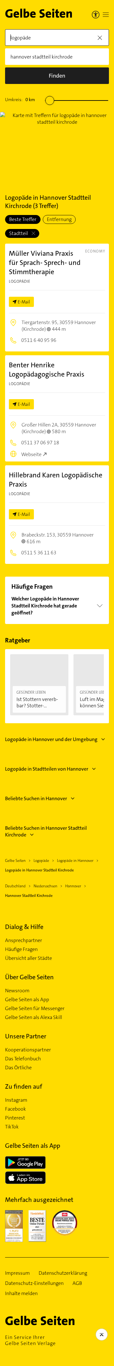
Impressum (17, 1273)
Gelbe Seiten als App (27, 999)
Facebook (15, 1109)
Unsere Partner (25, 1036)
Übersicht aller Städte (28, 958)
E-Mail (24, 302)
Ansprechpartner (23, 940)
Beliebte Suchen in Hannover (36, 798)
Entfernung (59, 219)
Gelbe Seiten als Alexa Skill (33, 1017)
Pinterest (15, 1118)
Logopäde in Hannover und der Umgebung (51, 739)
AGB (77, 1283)
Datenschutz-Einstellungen (34, 1283)
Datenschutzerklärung (63, 1273)
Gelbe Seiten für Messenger (35, 1008)
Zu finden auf (23, 1086)
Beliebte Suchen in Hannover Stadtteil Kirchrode (46, 831)
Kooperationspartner (28, 1050)
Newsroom (17, 991)
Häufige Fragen (21, 949)
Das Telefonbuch (23, 1059)
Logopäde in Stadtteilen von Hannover (46, 769)
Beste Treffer (22, 219)
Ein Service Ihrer (30, 1340)
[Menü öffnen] (106, 14)
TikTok (12, 1127)
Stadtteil (19, 233)
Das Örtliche (18, 1067)
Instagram (16, 1100)
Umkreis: (20, 99)
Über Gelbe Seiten (29, 977)
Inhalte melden (21, 1293)
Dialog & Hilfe (24, 927)
